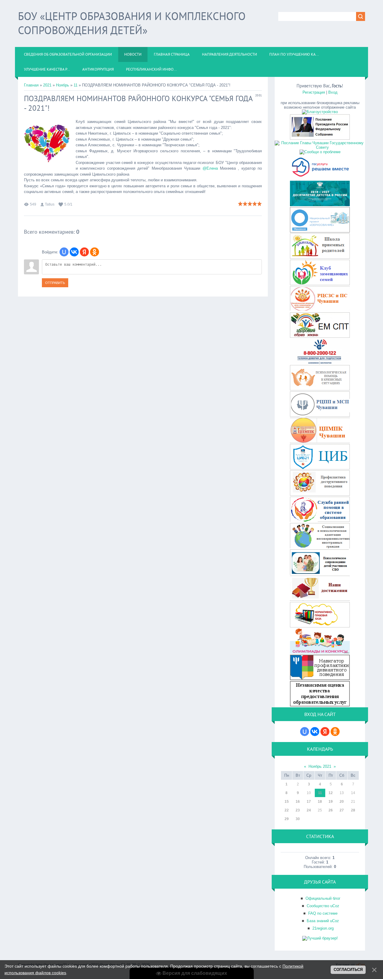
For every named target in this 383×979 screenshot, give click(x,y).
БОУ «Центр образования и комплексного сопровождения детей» (132, 23)
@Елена (210, 168)
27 (342, 810)
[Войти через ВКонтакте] (74, 251)
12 (331, 793)
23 (298, 810)
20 (342, 801)
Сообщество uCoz (323, 906)
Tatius (49, 204)
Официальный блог (323, 898)
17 (309, 801)
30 (298, 819)
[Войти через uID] (64, 251)
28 (353, 810)
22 (287, 810)
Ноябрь (62, 85)
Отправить (55, 283)
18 (320, 801)
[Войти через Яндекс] (84, 251)
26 (331, 810)
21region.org (323, 928)
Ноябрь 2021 (319, 766)
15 (287, 801)
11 (75, 85)
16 (298, 801)
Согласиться (348, 969)
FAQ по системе (323, 913)
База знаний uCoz (323, 921)
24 (309, 810)
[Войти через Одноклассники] (94, 251)
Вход (333, 92)
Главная (31, 85)
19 (331, 801)
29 (287, 819)
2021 (47, 85)
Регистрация (314, 92)
